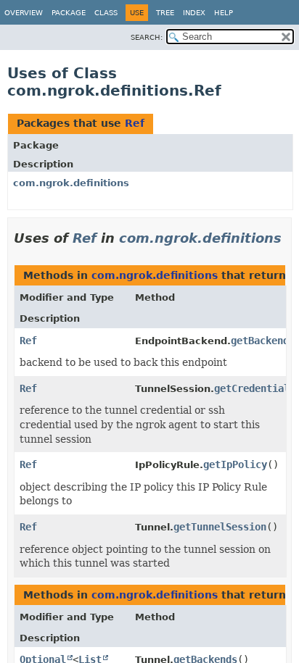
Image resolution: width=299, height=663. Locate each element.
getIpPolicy (235, 464)
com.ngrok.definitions (71, 183)
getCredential (252, 388)
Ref (134, 123)
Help (223, 13)
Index (194, 13)
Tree (165, 13)
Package (69, 13)
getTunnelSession (219, 527)
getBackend (260, 340)
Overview (23, 13)
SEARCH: (147, 37)
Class (106, 13)
